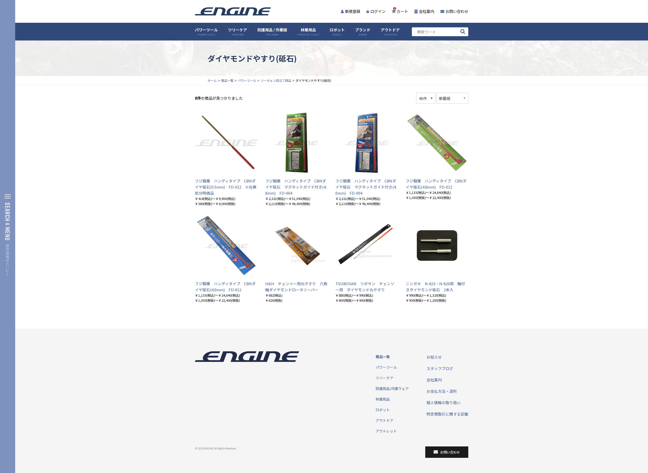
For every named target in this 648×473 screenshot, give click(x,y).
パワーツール (206, 31)
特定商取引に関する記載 (447, 414)
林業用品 (308, 31)
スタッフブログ (440, 368)
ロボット (337, 31)
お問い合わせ (457, 11)
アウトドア (390, 31)
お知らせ (434, 357)
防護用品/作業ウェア (392, 388)
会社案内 (426, 11)
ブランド (362, 31)
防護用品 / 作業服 (272, 31)
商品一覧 (227, 80)
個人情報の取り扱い (444, 402)
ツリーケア (237, 31)
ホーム (212, 80)
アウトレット (386, 431)
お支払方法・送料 (442, 391)
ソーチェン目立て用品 (276, 80)
